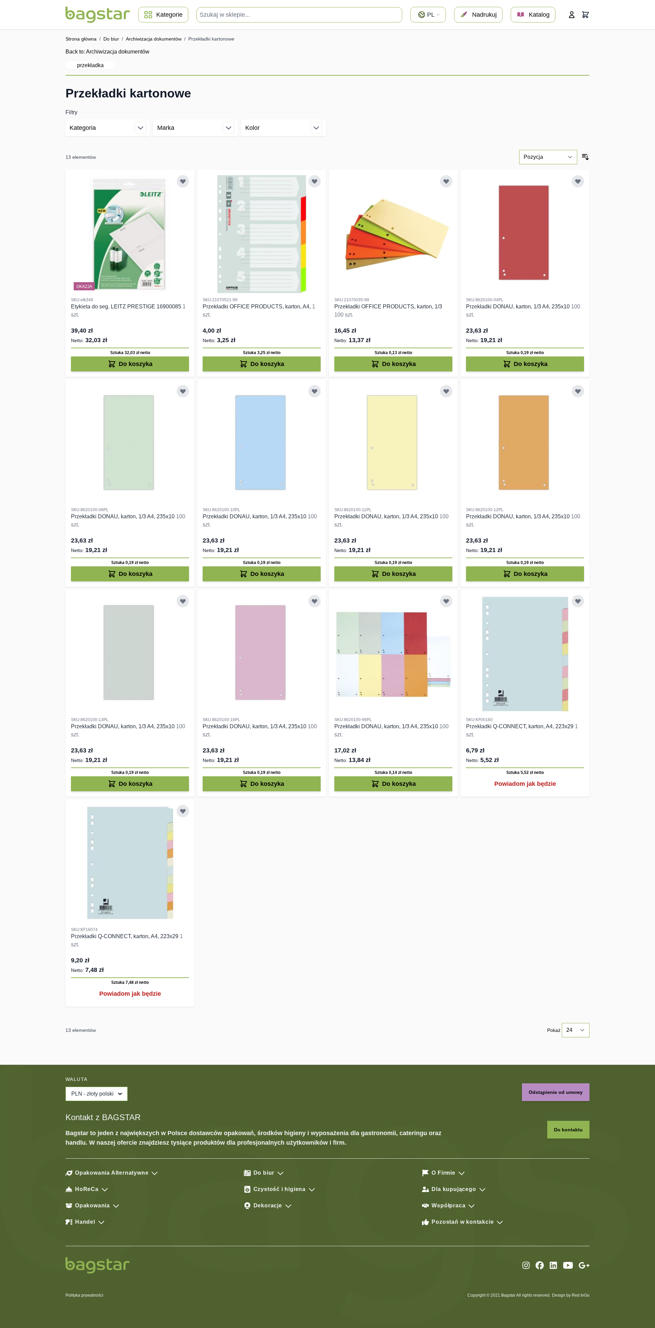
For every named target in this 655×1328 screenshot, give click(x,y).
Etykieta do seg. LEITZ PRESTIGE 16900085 (127, 306)
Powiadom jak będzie (525, 783)
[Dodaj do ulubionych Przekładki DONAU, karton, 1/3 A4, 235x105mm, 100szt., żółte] (446, 391)
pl (431, 14)
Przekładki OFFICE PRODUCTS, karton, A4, (257, 306)
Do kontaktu (568, 1129)
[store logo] (98, 14)
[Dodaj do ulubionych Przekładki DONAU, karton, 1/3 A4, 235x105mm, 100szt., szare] (183, 601)
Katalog (539, 14)
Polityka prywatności (84, 1295)
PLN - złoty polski (92, 1094)
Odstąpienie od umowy (556, 1092)
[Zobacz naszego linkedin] (553, 1265)
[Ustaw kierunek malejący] (585, 157)
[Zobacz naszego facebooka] (540, 1265)
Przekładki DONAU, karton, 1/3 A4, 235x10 (518, 306)
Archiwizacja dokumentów (153, 39)
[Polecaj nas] (584, 1265)
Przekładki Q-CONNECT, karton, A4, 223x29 (520, 726)
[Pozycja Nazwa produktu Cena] (548, 157)
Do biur (111, 39)
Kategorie (169, 14)
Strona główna (81, 39)
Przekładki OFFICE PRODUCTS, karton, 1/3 (388, 306)
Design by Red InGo (571, 1295)
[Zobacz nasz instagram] (526, 1265)
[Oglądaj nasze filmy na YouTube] (568, 1265)
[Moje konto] (572, 15)
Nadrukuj (484, 14)
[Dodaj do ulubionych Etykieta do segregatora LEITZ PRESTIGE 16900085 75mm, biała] (183, 181)
